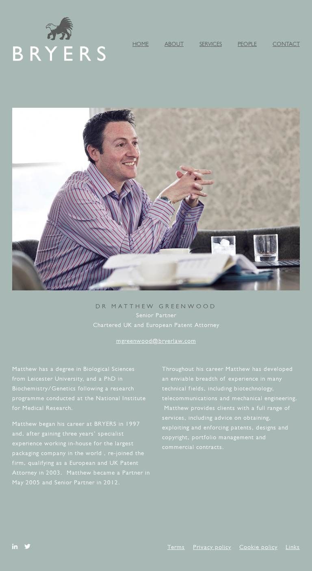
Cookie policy (258, 548)
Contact (286, 44)
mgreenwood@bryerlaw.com (156, 341)
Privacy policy (212, 548)
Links (293, 548)
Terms (176, 548)
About (174, 44)
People (247, 44)
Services (210, 44)
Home (140, 44)
